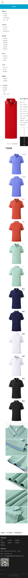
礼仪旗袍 (5, 46)
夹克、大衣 (5, 20)
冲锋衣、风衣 (6, 94)
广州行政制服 (9, 532)
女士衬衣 (5, 29)
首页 (2, 540)
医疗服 (4, 69)
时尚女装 (5, 58)
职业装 (3, 53)
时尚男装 (5, 56)
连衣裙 (4, 60)
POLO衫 (5, 87)
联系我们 (17, 542)
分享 (9, 144)
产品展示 (10, 540)
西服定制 (4, 11)
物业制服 (5, 71)
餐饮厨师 (5, 49)
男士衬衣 (5, 27)
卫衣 (4, 92)
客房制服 (5, 42)
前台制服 (5, 38)
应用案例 (3, 542)
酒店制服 (4, 36)
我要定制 (3, 545)
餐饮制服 (5, 40)
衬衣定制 (4, 24)
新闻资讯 (17, 540)
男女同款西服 (6, 18)
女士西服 (5, 15)
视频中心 (10, 542)
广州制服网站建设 (17, 532)
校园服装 (4, 76)
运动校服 (5, 78)
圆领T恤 (5, 90)
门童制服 (5, 44)
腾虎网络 (17, 576)
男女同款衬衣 (6, 31)
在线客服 (15, 143)
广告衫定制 (4, 85)
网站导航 (3, 569)
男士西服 (5, 13)
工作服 (3, 64)
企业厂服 (5, 67)
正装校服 (5, 80)
